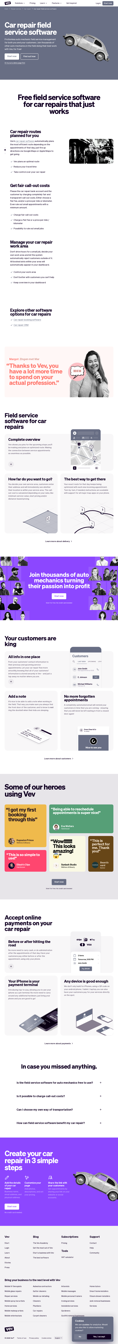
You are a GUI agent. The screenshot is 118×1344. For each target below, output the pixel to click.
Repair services (11, 1296)
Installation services (69, 1306)
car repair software (25, 141)
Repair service (16, 9)
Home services (11, 1306)
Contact (93, 1243)
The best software (41, 1257)
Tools (64, 1251)
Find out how (29, 56)
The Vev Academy (40, 1243)
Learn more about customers (57, 758)
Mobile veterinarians (13, 1315)
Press (7, 1267)
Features (55, 3)
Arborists (65, 1286)
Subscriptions (69, 1236)
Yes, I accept (99, 1336)
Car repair (27, 9)
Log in (98, 3)
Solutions (19, 3)
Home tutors (95, 1286)
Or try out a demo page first (15, 63)
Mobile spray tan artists (15, 1301)
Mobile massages (68, 1291)
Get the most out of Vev (43, 1248)
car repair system (55, 1086)
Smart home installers (99, 1291)
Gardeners (65, 1310)
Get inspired (71, 3)
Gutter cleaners (39, 1291)
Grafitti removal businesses (72, 1315)
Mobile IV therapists (13, 1286)
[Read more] (11, 464)
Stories (8, 1262)
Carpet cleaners (40, 1315)
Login (7, 1248)
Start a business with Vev (43, 1253)
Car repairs (38, 1310)
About (7, 1257)
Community (94, 1253)
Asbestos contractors (42, 1286)
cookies (85, 1324)
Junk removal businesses (100, 1301)
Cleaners (37, 1301)
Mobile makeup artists (14, 1310)
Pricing (32, 3)
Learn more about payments (58, 1043)
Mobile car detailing (41, 1296)
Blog (36, 1236)
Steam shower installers (100, 1296)
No (80, 1336)
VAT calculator (67, 1257)
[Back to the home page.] (8, 3)
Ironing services (67, 1301)
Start (6, 9)
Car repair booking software (27, 319)
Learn (42, 3)
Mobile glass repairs (13, 1291)
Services (93, 1306)
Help (92, 1248)
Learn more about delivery (57, 541)
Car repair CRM (21, 324)
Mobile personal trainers (71, 1296)
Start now (108, 3)
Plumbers (37, 1306)
